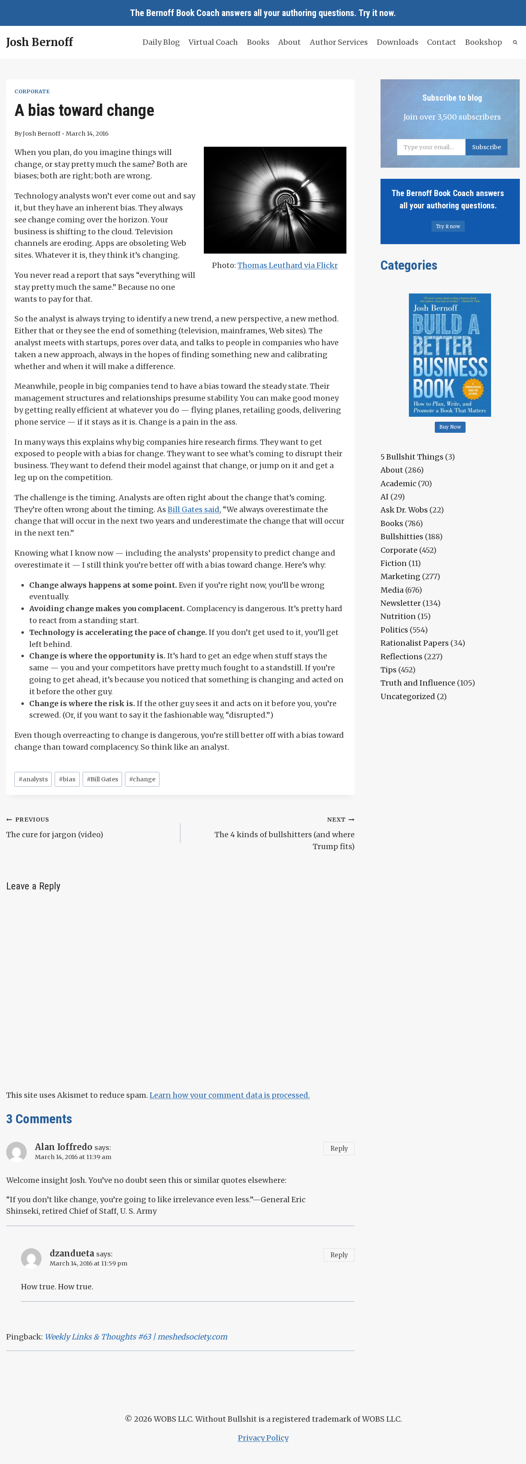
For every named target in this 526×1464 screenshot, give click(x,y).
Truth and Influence (418, 683)
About (289, 42)
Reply (339, 1148)
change (142, 779)
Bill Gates (102, 779)
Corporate (32, 91)
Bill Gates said (193, 509)
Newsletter (401, 603)
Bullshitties (402, 536)
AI (385, 496)
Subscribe (486, 147)
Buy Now (450, 427)
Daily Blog (161, 42)
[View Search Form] (515, 42)
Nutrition (398, 616)
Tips (389, 669)
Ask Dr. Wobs (404, 510)
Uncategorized (408, 696)
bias (67, 779)
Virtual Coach (213, 42)
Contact (441, 42)
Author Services (339, 42)
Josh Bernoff (41, 133)
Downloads (397, 42)
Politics (394, 630)
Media (392, 590)
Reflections (401, 656)
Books (258, 42)
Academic (398, 483)
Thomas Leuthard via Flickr (288, 265)
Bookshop (483, 42)
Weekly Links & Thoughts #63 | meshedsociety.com (135, 1337)
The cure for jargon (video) (54, 827)
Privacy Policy (263, 1438)
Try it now (376, 13)
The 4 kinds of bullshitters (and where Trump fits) (285, 833)
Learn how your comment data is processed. (230, 1095)
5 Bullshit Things (412, 457)
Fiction (394, 563)
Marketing (400, 576)
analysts (33, 779)
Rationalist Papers (415, 643)
